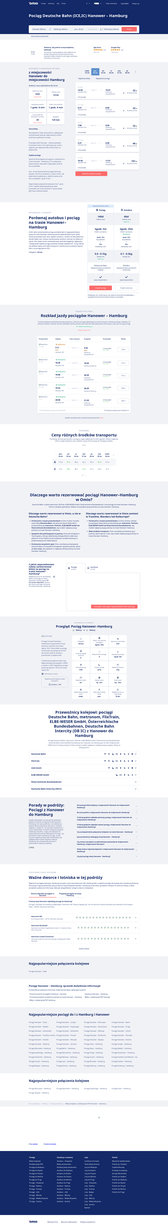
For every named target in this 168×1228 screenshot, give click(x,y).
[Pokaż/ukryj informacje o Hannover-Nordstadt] (135, 928)
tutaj (101, 418)
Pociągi (43, 3)
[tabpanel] (103, 592)
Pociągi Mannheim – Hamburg (67, 1088)
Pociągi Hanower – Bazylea (94, 1040)
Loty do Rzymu (90, 1170)
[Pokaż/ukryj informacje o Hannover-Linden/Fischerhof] (135, 939)
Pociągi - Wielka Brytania (38, 1198)
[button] (80, 29)
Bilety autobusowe (64, 1164)
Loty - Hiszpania (90, 1183)
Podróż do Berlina (119, 1189)
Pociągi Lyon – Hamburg (65, 1061)
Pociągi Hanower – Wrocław (122, 1035)
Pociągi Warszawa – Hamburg (40, 1048)
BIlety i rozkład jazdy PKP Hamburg (42, 1000)
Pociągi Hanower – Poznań (66, 1035)
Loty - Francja (89, 1189)
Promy (64, 3)
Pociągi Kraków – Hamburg (122, 1061)
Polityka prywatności (87, 1222)
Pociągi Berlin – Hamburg (65, 1048)
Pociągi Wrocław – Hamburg (94, 1061)
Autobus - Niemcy (63, 1186)
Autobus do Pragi (63, 1183)
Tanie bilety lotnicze (91, 1164)
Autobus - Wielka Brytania (67, 1198)
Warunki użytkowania (69, 1222)
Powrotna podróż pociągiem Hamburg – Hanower (48, 994)
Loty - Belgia (89, 1192)
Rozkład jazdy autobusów (66, 1167)
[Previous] (54, 455)
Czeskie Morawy (118, 1167)
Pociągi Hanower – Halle (38, 971)
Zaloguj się (135, 3)
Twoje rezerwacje (111, 3)
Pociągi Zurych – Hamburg (93, 1057)
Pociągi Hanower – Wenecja (94, 1031)
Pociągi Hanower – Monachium (95, 1027)
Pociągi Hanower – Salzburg (39, 1044)
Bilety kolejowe (35, 1161)
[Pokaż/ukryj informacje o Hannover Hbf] (135, 917)
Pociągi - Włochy (35, 1195)
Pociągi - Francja (35, 1189)
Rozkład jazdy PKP (36, 1164)
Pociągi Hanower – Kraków (39, 1040)
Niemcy (45, 1104)
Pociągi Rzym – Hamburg (93, 1048)
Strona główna (34, 1104)
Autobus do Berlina (64, 1180)
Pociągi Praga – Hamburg (93, 1053)
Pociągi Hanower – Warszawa (95, 1022)
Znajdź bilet (37, 97)
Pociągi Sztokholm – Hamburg (40, 1057)
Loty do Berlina (90, 1177)
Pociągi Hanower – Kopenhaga (67, 1027)
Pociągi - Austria (35, 1201)
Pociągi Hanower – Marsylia (66, 1040)
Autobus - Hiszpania (64, 1161)
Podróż (114, 1157)
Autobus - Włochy (63, 1195)
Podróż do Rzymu (119, 1183)
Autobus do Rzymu (64, 1173)
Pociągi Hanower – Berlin (121, 1022)
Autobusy (51, 3)
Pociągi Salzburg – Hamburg (94, 1066)
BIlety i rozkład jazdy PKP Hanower (97, 997)
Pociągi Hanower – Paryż (38, 1022)
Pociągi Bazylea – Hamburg (39, 1066)
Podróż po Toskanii (119, 1164)
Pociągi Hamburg (56, 1104)
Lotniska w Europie (91, 1161)
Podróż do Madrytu (119, 1180)
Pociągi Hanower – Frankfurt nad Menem (44, 1035)
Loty (58, 3)
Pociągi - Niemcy (35, 1186)
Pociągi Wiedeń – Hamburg (122, 1048)
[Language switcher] (98, 3)
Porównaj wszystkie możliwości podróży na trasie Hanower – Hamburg (56, 997)
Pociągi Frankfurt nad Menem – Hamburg (127, 1057)
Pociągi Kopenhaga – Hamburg (40, 1053)
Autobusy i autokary (65, 1157)
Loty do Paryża (90, 1173)
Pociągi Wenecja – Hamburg (66, 1057)
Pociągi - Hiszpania (36, 1183)
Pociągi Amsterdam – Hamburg (123, 1053)
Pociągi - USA (34, 1192)
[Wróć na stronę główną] (35, 3)
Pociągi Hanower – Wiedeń (38, 1027)
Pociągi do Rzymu (36, 1170)
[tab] (84, 78)
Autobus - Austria (63, 1201)
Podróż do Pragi (118, 1192)
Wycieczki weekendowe (121, 1161)
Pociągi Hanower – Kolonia (121, 1040)
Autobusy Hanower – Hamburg (96, 994)
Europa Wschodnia (119, 1173)
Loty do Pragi (89, 1180)
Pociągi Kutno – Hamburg (121, 1088)
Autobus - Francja (63, 1189)
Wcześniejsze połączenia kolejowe (53, 410)
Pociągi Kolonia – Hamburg (66, 1066)
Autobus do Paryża (64, 1177)
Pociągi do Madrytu (36, 1167)
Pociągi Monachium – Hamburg (68, 1053)
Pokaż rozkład (37, 123)
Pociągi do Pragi (35, 1180)
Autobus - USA (62, 1192)
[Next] (135, 71)
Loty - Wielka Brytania (92, 1201)
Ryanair (87, 1208)
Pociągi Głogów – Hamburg (39, 1093)
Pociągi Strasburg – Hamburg (122, 1066)
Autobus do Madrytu (65, 1170)
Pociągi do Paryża (36, 1173)
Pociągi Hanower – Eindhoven (95, 1035)
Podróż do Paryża (119, 1186)
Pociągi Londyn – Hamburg (121, 1044)
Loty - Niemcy (89, 1186)
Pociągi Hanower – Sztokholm (67, 1031)
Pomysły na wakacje (119, 1170)
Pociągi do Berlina (36, 1177)
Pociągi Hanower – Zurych (121, 1031)
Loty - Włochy (89, 1198)
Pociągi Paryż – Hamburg (93, 1044)
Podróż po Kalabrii (119, 1177)
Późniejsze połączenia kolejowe (115, 410)
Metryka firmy (52, 1222)
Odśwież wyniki (83, 330)
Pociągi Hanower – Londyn (66, 1022)
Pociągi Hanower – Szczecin (66, 1044)
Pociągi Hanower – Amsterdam (40, 1031)
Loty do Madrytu (90, 1167)
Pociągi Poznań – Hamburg (39, 1061)
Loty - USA (88, 1195)
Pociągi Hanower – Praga (121, 1027)
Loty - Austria (89, 1204)
